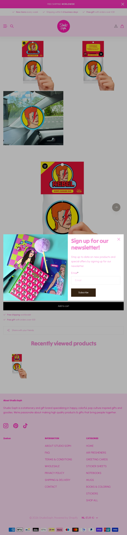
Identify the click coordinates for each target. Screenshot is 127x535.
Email (74, 272)
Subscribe (83, 292)
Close (119, 239)
